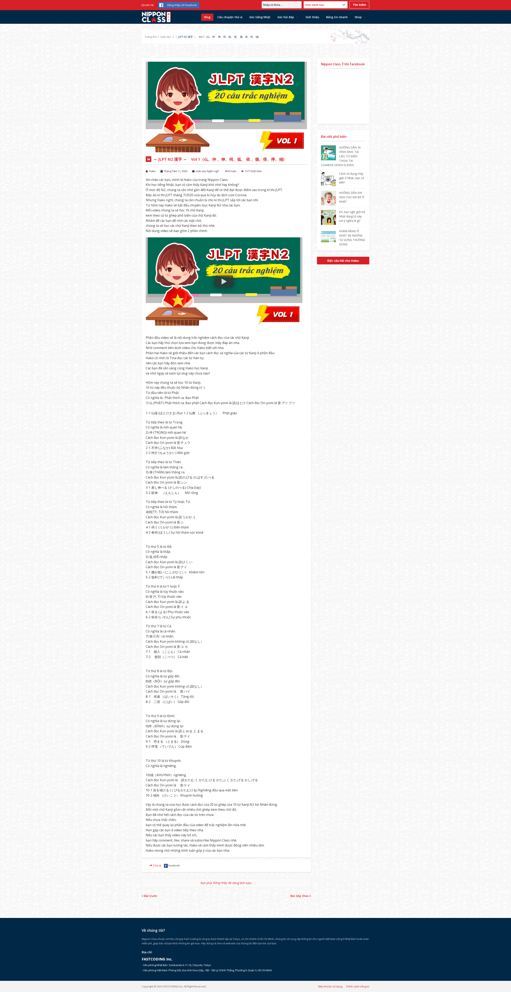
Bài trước (150, 896)
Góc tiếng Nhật (259, 17)
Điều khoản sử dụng (330, 986)
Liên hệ (148, 5)
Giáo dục (165, 37)
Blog (207, 17)
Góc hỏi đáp (285, 17)
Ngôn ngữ (213, 171)
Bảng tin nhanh (337, 17)
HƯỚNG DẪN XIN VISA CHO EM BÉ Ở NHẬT (351, 197)
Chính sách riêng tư (357, 986)
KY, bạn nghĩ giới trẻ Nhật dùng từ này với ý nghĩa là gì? (352, 216)
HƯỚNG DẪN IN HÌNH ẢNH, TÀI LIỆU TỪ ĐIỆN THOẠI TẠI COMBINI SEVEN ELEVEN (340, 156)
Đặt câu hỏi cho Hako (343, 261)
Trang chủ (151, 37)
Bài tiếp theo (299, 896)
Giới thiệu (312, 17)
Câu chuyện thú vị (229, 17)
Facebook (174, 865)
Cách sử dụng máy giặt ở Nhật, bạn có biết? (351, 178)
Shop (358, 17)
